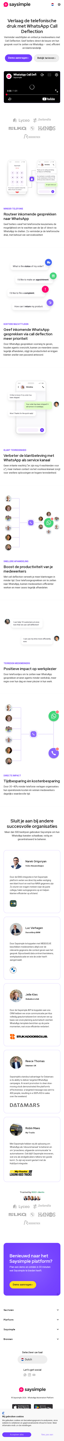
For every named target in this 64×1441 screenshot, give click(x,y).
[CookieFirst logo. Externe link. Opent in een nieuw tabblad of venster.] (3, 1413)
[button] (52, 4)
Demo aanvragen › (23, 1284)
